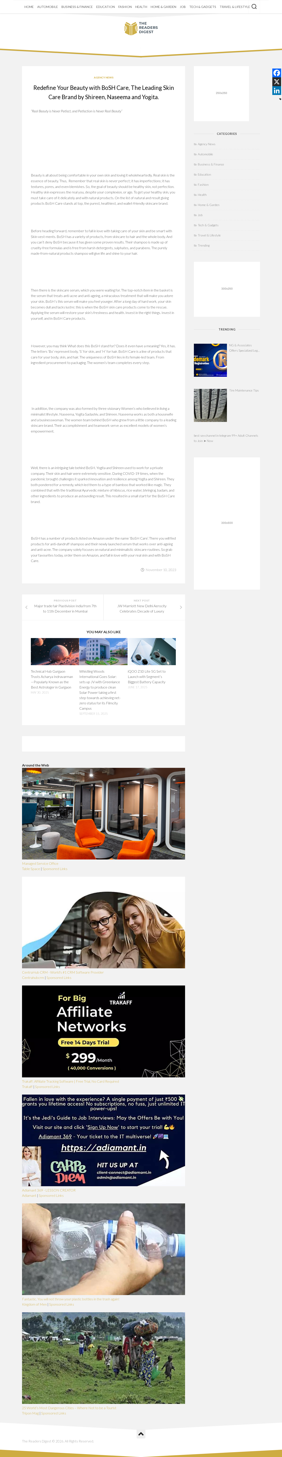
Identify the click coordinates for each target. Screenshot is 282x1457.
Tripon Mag (30, 1413)
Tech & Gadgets (202, 7)
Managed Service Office (40, 863)
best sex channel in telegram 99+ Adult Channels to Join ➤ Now (226, 438)
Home (29, 7)
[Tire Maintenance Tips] (210, 405)
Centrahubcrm (33, 977)
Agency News (103, 77)
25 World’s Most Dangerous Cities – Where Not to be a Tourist (69, 1408)
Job (183, 7)
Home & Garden (163, 7)
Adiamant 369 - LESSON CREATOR (49, 1190)
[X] (276, 81)
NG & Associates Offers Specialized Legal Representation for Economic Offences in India (244, 348)
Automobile (47, 7)
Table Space (31, 869)
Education (105, 7)
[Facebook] (276, 73)
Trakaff (27, 1086)
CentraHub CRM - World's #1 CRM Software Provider (63, 972)
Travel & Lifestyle (235, 7)
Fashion (125, 7)
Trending (204, 245)
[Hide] (280, 99)
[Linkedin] (276, 90)
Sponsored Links (55, 869)
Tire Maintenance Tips (244, 390)
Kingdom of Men (34, 1304)
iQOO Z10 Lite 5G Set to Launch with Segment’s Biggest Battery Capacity (147, 676)
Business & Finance (77, 7)
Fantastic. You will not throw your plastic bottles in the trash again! (70, 1299)
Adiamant (29, 1195)
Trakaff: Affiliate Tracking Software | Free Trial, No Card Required (70, 1081)
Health (141, 7)
